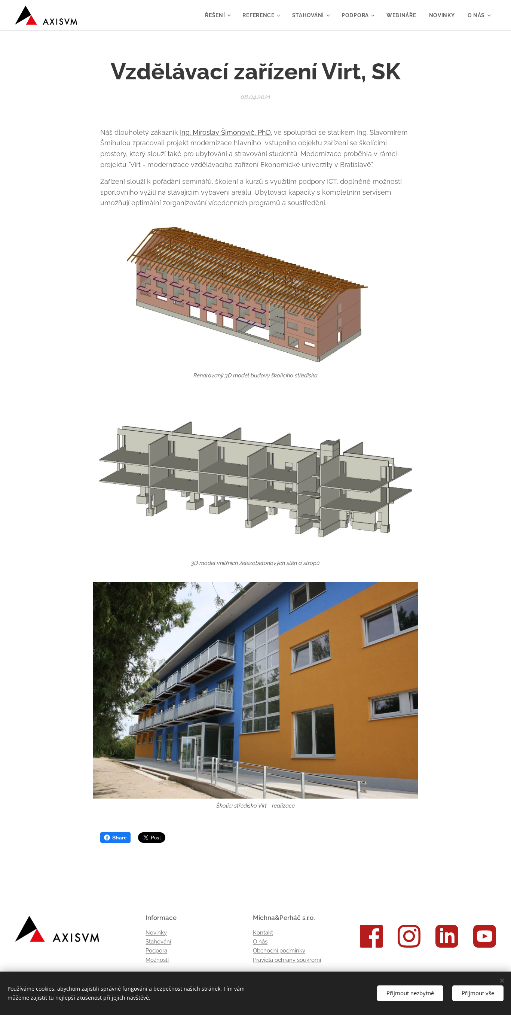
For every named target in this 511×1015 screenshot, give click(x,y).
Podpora (156, 950)
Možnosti (157, 960)
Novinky (156, 932)
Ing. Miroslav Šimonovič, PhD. (226, 132)
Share (119, 838)
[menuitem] (217, 15)
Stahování (158, 941)
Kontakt (263, 932)
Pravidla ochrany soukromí (287, 960)
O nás (260, 941)
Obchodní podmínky (279, 950)
